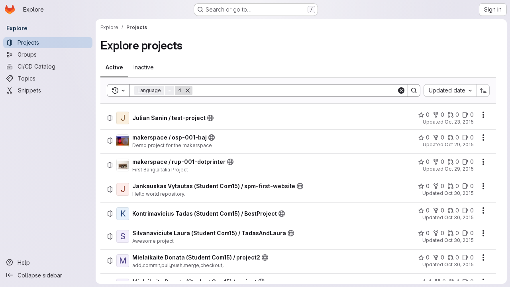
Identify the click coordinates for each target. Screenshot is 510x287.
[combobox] (450, 90)
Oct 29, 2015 (459, 144)
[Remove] (187, 90)
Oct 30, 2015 (459, 193)
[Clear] (401, 90)
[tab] (114, 67)
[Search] (414, 90)
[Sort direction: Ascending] (483, 90)
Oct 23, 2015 (459, 122)
